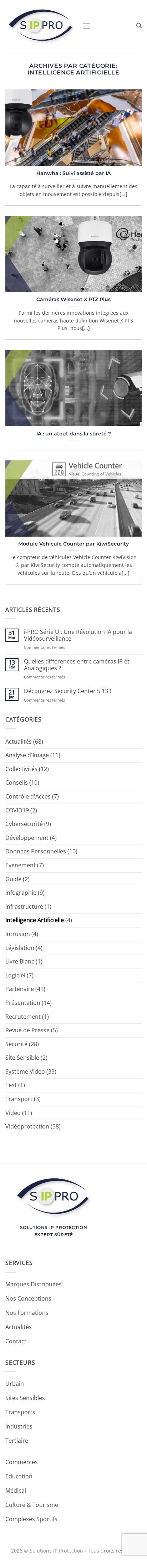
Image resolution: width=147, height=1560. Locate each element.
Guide (13, 879)
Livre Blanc (19, 961)
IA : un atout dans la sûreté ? (73, 434)
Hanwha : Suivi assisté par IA (73, 173)
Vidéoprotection (27, 1126)
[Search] (139, 25)
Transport (18, 1099)
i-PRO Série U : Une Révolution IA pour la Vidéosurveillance (78, 635)
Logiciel (15, 975)
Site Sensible (22, 1057)
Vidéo (13, 1113)
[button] (86, 26)
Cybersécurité (24, 824)
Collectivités (21, 769)
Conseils (16, 782)
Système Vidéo (25, 1071)
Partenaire (19, 989)
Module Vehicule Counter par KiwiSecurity (73, 544)
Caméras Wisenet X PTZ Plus (73, 299)
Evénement (20, 865)
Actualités (18, 741)
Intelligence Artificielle (34, 920)
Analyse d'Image (27, 755)
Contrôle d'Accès (28, 796)
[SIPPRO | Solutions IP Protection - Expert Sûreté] (41, 26)
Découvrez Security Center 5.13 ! (67, 691)
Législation (19, 948)
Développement (27, 838)
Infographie (20, 893)
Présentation (22, 1003)
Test (11, 1085)
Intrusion (17, 934)
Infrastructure (24, 906)
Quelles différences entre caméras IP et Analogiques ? (77, 665)
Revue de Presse (27, 1030)
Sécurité (16, 1044)
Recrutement (23, 1017)
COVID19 (17, 810)
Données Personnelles (35, 851)
